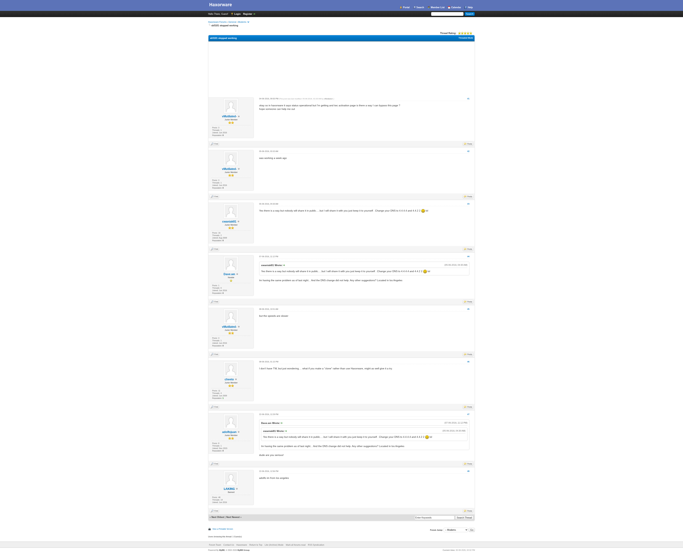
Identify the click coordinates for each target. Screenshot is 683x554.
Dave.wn (229, 274)
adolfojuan (229, 431)
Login (237, 14)
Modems (242, 22)
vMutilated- (229, 116)
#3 (468, 204)
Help (470, 7)
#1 (468, 99)
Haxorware (241, 545)
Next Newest (233, 517)
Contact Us (228, 545)
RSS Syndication (316, 545)
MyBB (222, 550)
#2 (468, 151)
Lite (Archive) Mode (274, 545)
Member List (437, 7)
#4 (468, 256)
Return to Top (255, 545)
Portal (406, 7)
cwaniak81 (229, 221)
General (232, 22)
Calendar (456, 7)
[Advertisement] (341, 68)
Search (420, 7)
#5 (468, 309)
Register (247, 14)
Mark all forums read (296, 545)
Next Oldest (217, 517)
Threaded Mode (466, 38)
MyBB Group (243, 550)
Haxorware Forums (217, 22)
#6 (468, 362)
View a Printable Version (222, 529)
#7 (468, 414)
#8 (468, 471)
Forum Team (215, 545)
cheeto (229, 379)
